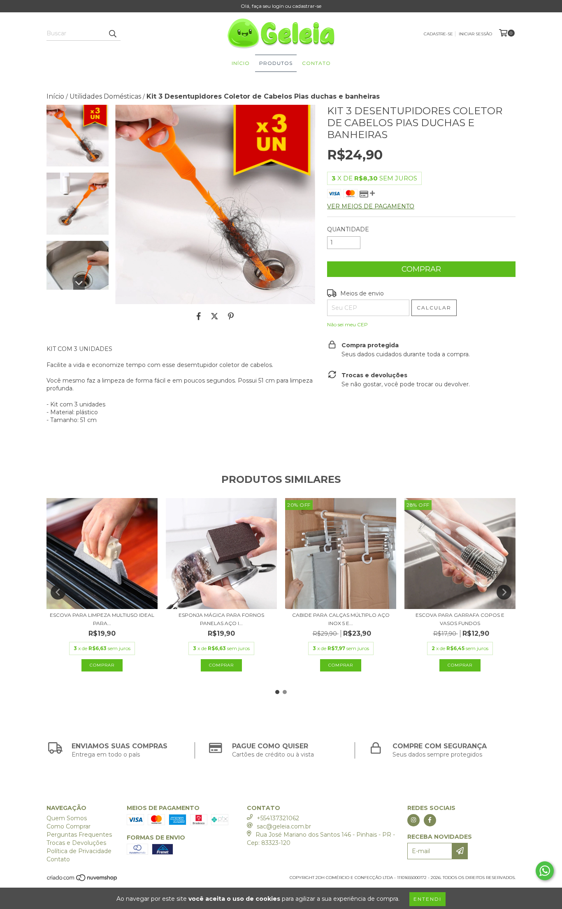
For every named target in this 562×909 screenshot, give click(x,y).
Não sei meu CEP (347, 324)
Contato (316, 63)
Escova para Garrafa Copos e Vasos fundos (460, 619)
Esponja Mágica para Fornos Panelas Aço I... (221, 619)
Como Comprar (68, 826)
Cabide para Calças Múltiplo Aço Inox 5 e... (341, 619)
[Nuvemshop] (82, 880)
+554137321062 (278, 818)
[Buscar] (112, 33)
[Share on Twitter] (214, 316)
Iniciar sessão (475, 34)
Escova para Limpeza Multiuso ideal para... (102, 619)
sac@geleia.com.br (284, 826)
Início (241, 63)
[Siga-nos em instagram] (413, 820)
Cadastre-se (438, 34)
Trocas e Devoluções (76, 843)
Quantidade (348, 229)
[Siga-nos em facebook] (430, 820)
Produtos (276, 63)
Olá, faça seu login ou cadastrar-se (281, 6)
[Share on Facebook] (199, 316)
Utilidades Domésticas (105, 96)
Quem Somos (66, 818)
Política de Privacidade (78, 851)
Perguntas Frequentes (79, 834)
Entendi (427, 899)
